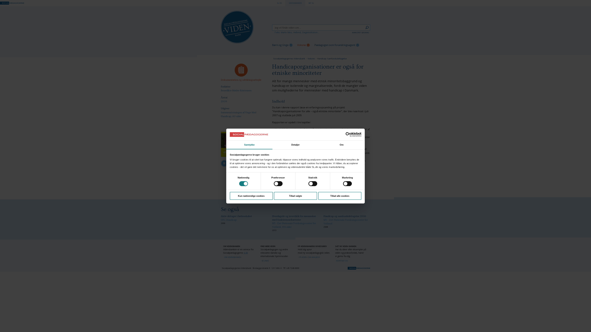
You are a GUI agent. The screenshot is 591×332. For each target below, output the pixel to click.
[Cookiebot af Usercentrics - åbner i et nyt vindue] (347, 134)
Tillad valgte (295, 196)
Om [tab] (342, 144)
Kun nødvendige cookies (251, 196)
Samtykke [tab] (249, 144)
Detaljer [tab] (295, 144)
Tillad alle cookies (339, 196)
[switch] (278, 183)
